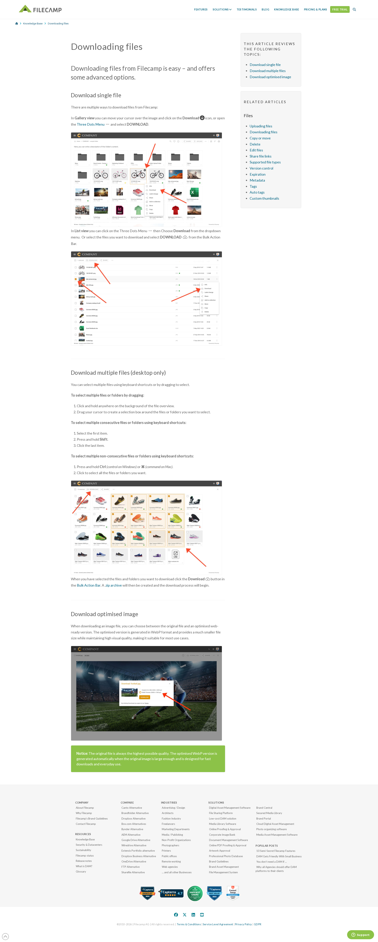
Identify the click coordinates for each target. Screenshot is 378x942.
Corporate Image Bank (222, 834)
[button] (354, 9)
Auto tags (257, 192)
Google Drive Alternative (135, 840)
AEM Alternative (130, 834)
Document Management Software (228, 840)
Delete (255, 144)
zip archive (114, 585)
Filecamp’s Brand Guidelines (92, 818)
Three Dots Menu (91, 124)
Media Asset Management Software (276, 834)
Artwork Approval (219, 850)
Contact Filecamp (86, 823)
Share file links (260, 156)
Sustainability (83, 850)
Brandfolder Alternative (135, 813)
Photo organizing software (271, 829)
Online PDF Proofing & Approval (227, 845)
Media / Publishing (172, 834)
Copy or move (260, 138)
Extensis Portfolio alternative (138, 850)
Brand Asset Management (224, 866)
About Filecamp (85, 807)
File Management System (223, 872)
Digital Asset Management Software (229, 807)
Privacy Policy (243, 924)
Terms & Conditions (189, 924)
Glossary (81, 871)
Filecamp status (85, 855)
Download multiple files (268, 71)
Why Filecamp (84, 813)
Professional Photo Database (226, 856)
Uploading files (261, 126)
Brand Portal (263, 818)
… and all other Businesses (177, 872)
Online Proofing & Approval (225, 829)
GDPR (257, 924)
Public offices (169, 856)
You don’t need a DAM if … (271, 861)
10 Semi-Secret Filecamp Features (275, 850)
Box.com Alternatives (133, 823)
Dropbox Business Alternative (138, 856)
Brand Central (264, 807)
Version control (261, 168)
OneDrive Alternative (133, 861)
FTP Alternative (130, 866)
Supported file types (265, 162)
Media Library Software (222, 823)
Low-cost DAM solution (222, 818)
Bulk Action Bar (88, 585)
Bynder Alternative (132, 829)
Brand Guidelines (219, 861)
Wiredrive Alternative (133, 845)
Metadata (257, 180)
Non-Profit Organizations (176, 840)
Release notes (84, 860)
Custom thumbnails (264, 198)
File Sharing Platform (221, 813)
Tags (253, 186)
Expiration (258, 174)
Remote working (171, 861)
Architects (167, 813)
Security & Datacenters (89, 844)
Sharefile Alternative (133, 872)
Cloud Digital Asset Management (275, 823)
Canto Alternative (131, 807)
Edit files (256, 150)
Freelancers (168, 823)
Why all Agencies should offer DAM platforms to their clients (276, 868)
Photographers (170, 845)
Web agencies (170, 866)
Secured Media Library (269, 813)
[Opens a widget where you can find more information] (360, 935)
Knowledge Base (85, 839)
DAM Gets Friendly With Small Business (279, 856)
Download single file (265, 64)
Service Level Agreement (218, 924)
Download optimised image (270, 77)
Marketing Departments (176, 829)
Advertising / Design (173, 807)
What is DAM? (84, 866)
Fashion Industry (171, 818)
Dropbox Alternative (133, 818)
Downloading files (263, 132)
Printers (166, 850)
